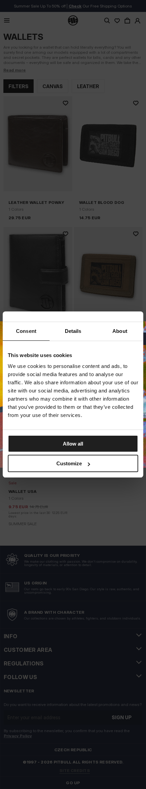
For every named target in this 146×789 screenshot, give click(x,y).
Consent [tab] (26, 331)
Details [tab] (73, 331)
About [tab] (119, 331)
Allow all (73, 444)
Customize (69, 463)
